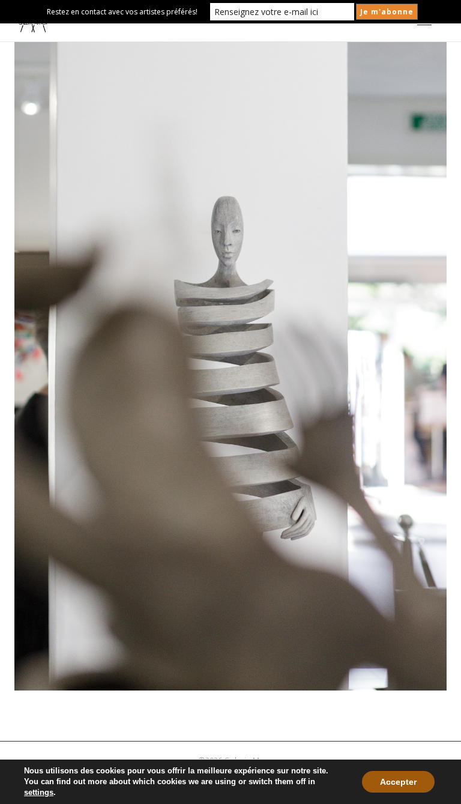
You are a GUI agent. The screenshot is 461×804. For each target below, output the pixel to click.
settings (38, 792)
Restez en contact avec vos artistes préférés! (122, 12)
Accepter (398, 782)
